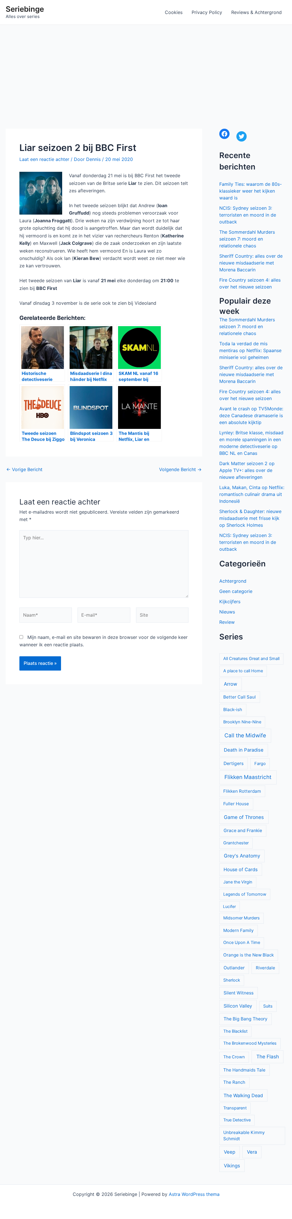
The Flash (267, 1056)
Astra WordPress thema (194, 1194)
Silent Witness (239, 993)
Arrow (230, 684)
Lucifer (229, 906)
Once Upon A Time (241, 942)
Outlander (234, 967)
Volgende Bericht (180, 469)
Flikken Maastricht (247, 777)
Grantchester (236, 842)
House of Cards (240, 869)
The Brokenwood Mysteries (250, 1043)
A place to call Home (243, 670)
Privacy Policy (207, 12)
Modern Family (238, 930)
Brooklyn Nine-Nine (242, 721)
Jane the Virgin (237, 882)
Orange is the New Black (248, 955)
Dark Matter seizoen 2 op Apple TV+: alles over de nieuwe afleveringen (247, 470)
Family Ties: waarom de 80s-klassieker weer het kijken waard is (250, 191)
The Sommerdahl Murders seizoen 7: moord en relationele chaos (247, 239)
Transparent (235, 1108)
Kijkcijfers (229, 601)
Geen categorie (235, 591)
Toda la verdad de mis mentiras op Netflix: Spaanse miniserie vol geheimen (250, 350)
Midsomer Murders (241, 918)
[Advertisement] (146, 68)
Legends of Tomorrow (244, 894)
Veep (229, 1152)
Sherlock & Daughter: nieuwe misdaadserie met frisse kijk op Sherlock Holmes (250, 518)
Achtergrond (232, 581)
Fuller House (236, 803)
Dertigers (234, 763)
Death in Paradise (243, 750)
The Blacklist (235, 1031)
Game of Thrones (244, 817)
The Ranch (234, 1082)
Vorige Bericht (24, 469)
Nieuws (227, 612)
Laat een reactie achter (44, 159)
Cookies (173, 12)
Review (227, 622)
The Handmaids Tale (244, 1070)
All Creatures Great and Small (251, 658)
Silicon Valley (238, 1006)
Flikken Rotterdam (242, 791)
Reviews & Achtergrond (256, 12)
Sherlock (231, 980)
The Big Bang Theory (245, 1019)
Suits (268, 1006)
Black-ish (232, 709)
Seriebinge (25, 9)
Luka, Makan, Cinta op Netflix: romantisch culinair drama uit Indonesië (251, 494)
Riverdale (265, 967)
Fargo (260, 763)
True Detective (237, 1120)
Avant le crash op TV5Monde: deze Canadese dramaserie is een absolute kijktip (251, 415)
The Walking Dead (243, 1095)
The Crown (234, 1056)
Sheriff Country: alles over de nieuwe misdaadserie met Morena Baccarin (251, 263)
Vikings (232, 1165)
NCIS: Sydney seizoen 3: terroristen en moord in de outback (247, 215)
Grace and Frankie (243, 830)
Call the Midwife (245, 735)
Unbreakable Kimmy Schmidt (244, 1136)
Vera (252, 1152)
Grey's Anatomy (242, 856)
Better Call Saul (239, 697)
